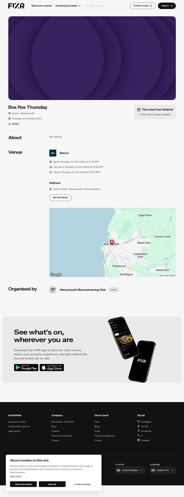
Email (97, 431)
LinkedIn (145, 440)
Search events (96, 5)
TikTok (144, 426)
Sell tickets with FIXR (62, 421)
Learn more (15, 476)
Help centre (14, 431)
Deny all (52, 484)
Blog (53, 426)
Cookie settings (82, 484)
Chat (96, 421)
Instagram (146, 421)
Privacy (55, 440)
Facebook (146, 431)
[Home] (16, 6)
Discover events (42, 5)
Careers (55, 431)
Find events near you (19, 426)
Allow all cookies (23, 484)
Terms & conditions (61, 435)
